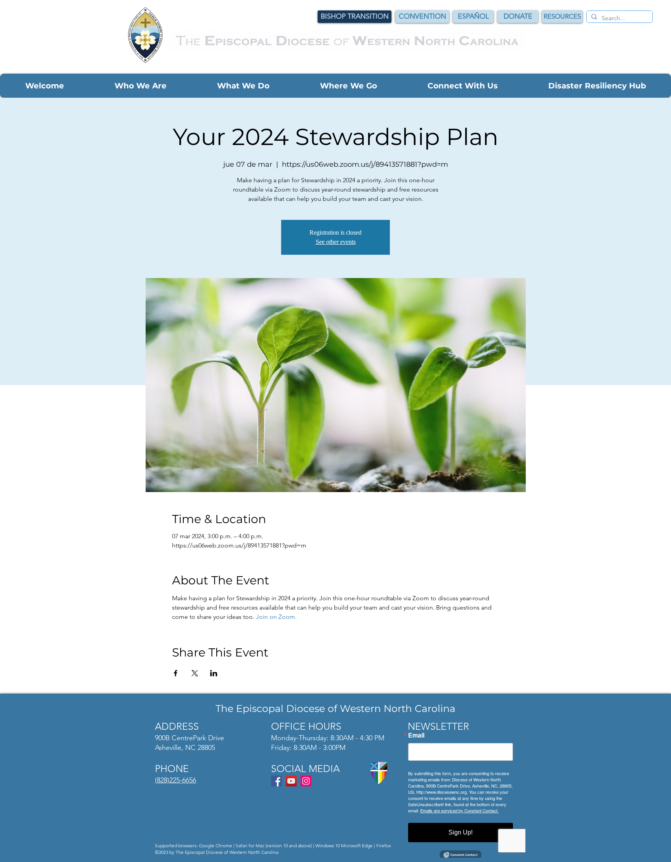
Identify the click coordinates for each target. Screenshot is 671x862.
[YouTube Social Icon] (291, 781)
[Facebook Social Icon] (276, 781)
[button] (44, 86)
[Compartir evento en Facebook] (175, 673)
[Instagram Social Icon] (306, 781)
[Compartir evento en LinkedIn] (213, 673)
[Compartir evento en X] (194, 673)
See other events (336, 241)
